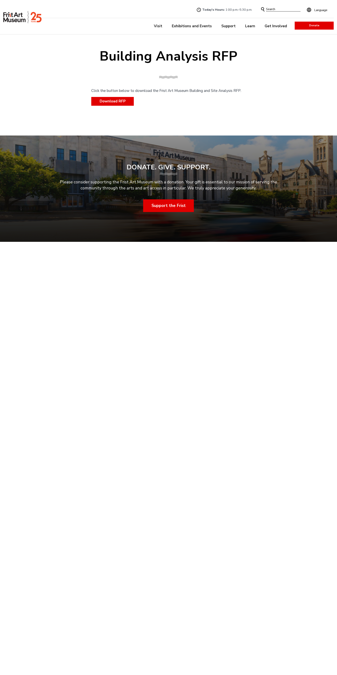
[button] (263, 9)
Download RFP (113, 101)
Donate (314, 25)
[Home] (22, 17)
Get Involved (276, 26)
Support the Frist (169, 206)
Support (228, 26)
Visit (158, 26)
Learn (250, 26)
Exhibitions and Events (192, 26)
